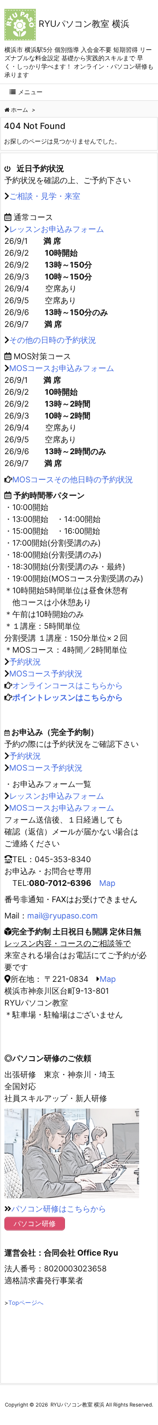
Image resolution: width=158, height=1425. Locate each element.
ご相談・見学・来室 (44, 196)
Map (107, 883)
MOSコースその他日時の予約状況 (72, 479)
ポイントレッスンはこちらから (67, 697)
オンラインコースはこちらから (67, 685)
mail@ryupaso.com (62, 915)
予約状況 (25, 661)
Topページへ (25, 1302)
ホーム (19, 110)
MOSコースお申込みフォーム (61, 368)
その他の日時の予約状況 (52, 340)
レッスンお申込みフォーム (56, 229)
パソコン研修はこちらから (58, 1208)
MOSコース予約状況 (46, 673)
